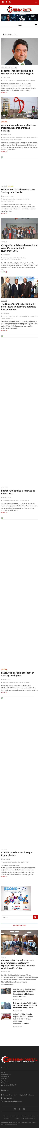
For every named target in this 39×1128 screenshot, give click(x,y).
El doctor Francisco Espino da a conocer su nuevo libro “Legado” (17, 72)
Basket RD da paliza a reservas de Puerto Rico (18, 492)
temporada (11, 201)
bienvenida (6, 257)
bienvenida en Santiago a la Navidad (12, 199)
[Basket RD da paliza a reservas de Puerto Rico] (19, 410)
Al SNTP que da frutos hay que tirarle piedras (16, 854)
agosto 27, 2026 (6, 971)
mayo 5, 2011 (6, 859)
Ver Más (5, 93)
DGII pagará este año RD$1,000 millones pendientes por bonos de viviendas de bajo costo (25, 1005)
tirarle (27, 862)
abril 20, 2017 (6, 254)
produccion (7, 318)
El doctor (12, 80)
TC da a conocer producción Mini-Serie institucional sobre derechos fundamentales (18, 306)
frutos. (7, 862)
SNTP (23, 862)
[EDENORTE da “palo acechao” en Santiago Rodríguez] (19, 592)
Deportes (4, 487)
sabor (5, 201)
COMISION (17, 257)
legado (27, 80)
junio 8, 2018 (6, 77)
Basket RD (6, 500)
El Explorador (5, 1083)
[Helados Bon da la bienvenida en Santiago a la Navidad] (19, 170)
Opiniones (4, 1081)
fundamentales (14, 316)
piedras (20, 862)
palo (17, 682)
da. (9, 80)
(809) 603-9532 (8, 1098)
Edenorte (12, 682)
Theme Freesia (24, 1122)
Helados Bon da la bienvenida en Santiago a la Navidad (18, 191)
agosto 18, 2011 (6, 679)
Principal (4, 121)
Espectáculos (5, 67)
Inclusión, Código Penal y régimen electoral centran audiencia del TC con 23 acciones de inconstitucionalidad (23, 1019)
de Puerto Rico (15, 500)
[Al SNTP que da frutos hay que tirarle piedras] (19, 772)
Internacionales (6, 1074)
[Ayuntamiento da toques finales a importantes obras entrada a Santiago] (19, 108)
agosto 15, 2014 (6, 497)
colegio (12, 257)
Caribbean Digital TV (9, 1085)
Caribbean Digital (6, 1122)
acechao (5, 682)
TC (12, 318)
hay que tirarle (13, 862)
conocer (5, 80)
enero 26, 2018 (6, 134)
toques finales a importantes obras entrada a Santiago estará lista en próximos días (19, 138)
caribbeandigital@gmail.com (13, 1101)
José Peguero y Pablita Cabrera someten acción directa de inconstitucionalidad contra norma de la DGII (24, 992)
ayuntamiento (7, 137)
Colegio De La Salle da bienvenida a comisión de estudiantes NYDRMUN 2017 (19, 248)
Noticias (14, 67)
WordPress (32, 1122)
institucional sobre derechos (26, 316)
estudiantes (7, 259)
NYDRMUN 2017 (15, 259)
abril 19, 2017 (6, 313)
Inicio (3, 1072)
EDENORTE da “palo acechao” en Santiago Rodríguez (17, 674)
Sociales (10, 186)
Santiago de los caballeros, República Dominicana (18, 1095)
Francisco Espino (20, 80)
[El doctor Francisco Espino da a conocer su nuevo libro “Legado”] (19, 51)
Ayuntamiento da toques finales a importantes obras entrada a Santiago (18, 127)
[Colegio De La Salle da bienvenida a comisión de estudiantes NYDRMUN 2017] (19, 228)
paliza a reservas (24, 500)
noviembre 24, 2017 (8, 196)
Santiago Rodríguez (24, 682)
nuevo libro (33, 80)
